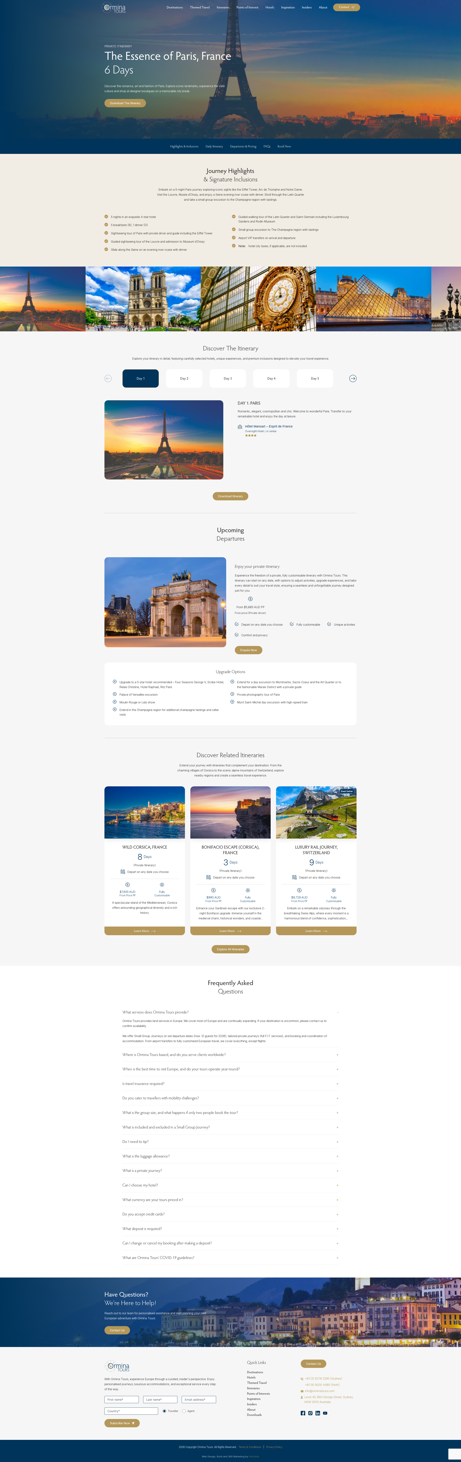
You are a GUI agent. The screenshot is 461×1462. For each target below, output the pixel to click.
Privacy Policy (274, 1447)
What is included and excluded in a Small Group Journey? (166, 1127)
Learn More (141, 931)
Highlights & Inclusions (184, 146)
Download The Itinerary (125, 103)
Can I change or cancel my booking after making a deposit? (167, 1242)
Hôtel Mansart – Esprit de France (269, 426)
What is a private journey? (142, 1170)
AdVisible (254, 1456)
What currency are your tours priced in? (152, 1199)
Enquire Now (248, 650)
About (251, 1409)
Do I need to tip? (135, 1141)
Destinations (255, 1372)
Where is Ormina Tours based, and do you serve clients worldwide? (174, 1054)
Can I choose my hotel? (140, 1185)
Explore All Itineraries (230, 949)
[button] (353, 378)
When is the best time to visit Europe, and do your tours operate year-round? (181, 1068)
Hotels (251, 1377)
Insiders (252, 1404)
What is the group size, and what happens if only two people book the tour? (180, 1112)
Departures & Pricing (243, 146)
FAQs (267, 146)
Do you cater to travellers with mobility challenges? (160, 1097)
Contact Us (117, 1330)
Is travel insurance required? (143, 1083)
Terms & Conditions (250, 1447)
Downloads (254, 1415)
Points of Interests (258, 1393)
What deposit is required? (142, 1228)
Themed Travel (257, 1383)
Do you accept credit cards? (143, 1214)
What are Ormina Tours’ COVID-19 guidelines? (158, 1257)
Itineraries (253, 1388)
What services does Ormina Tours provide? (155, 1012)
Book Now (284, 146)
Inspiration (254, 1399)
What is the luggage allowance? (146, 1156)
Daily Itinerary (214, 146)
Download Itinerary (230, 496)
